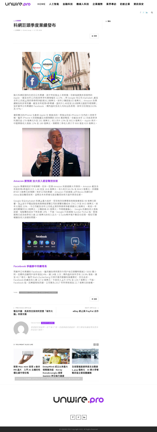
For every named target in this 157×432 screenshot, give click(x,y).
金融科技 (68, 4)
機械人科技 (82, 4)
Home (41, 4)
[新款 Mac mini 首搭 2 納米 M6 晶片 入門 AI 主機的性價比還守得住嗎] (27, 356)
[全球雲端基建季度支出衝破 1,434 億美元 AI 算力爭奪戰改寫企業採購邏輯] (85, 356)
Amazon (34, 292)
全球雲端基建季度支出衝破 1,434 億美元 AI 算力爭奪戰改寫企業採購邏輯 (85, 369)
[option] (27, 361)
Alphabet (24, 292)
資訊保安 (139, 4)
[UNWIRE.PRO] (17, 3)
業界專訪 (111, 4)
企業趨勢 (98, 4)
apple (43, 292)
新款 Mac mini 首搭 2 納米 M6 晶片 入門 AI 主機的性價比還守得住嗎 (27, 369)
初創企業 (125, 4)
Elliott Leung (27, 30)
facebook (52, 292)
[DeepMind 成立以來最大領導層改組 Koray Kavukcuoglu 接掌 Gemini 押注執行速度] (56, 356)
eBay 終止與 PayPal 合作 (86, 311)
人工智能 (54, 4)
